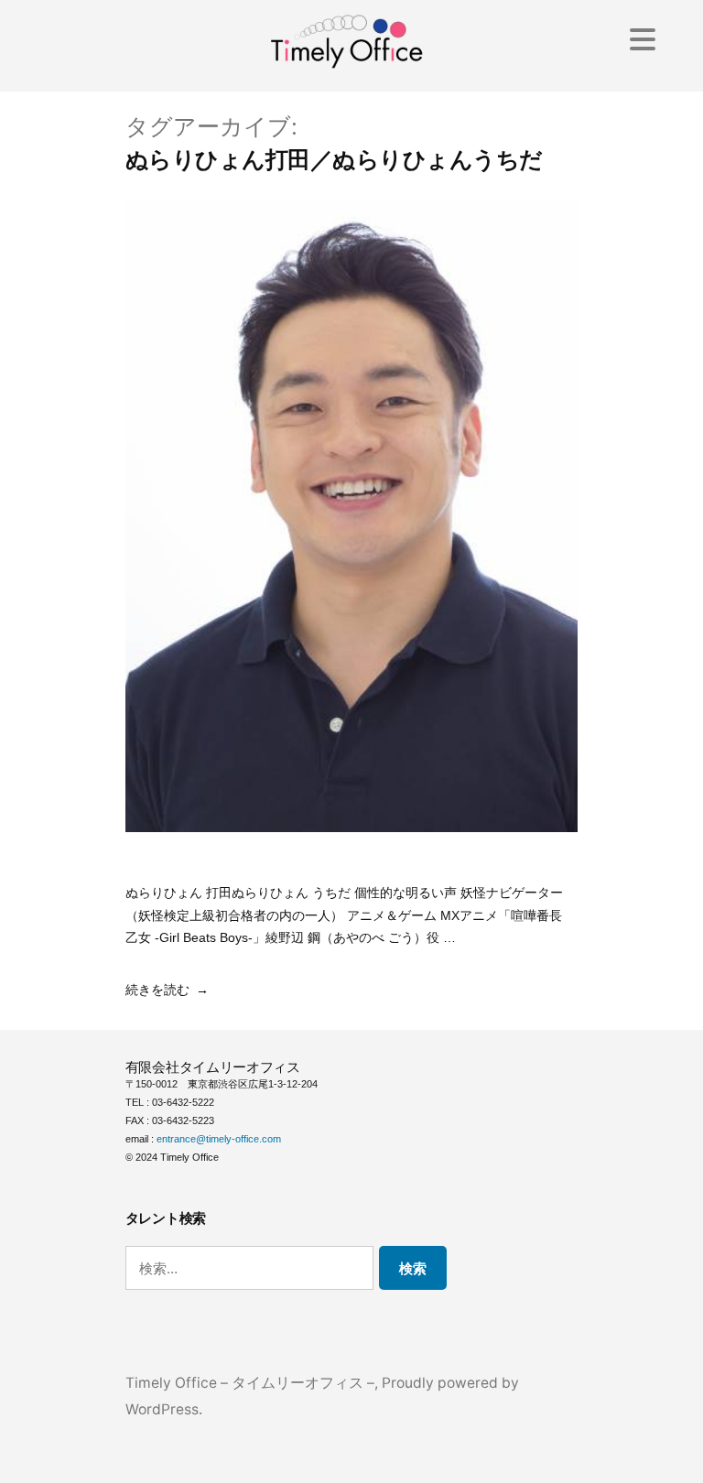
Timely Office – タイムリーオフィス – (249, 1382)
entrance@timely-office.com (219, 1138)
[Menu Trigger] (643, 39)
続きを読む (157, 989)
